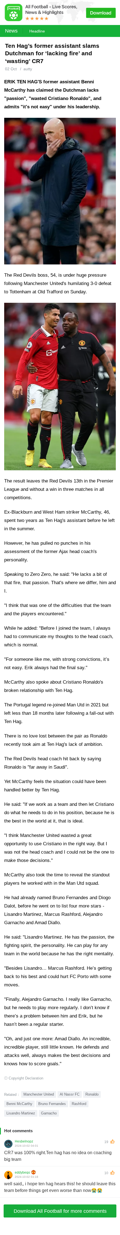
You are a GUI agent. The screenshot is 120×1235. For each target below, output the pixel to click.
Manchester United (38, 1094)
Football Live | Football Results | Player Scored (58, 1232)
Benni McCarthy (19, 1104)
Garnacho (49, 1113)
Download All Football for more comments (60, 1211)
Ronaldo (92, 1094)
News (11, 31)
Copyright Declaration (26, 1078)
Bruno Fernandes (52, 1104)
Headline (37, 31)
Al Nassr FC (70, 1094)
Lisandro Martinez (20, 1113)
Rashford (79, 1104)
